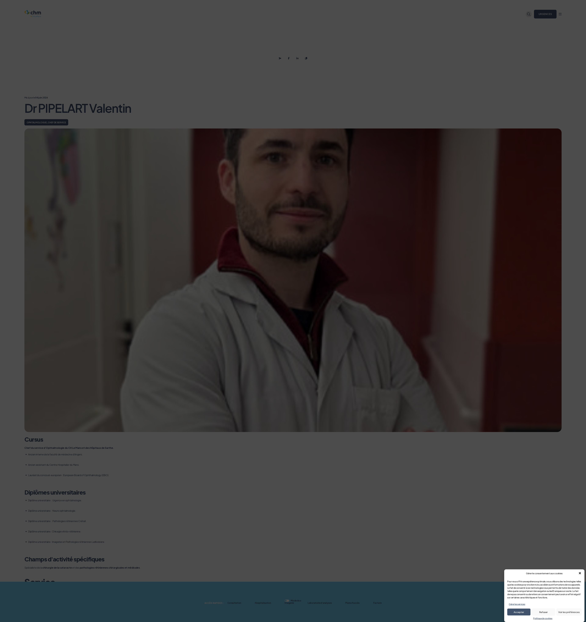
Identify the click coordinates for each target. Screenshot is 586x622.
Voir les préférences (569, 612)
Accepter (519, 612)
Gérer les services (517, 604)
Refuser (543, 612)
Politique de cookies (542, 618)
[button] (579, 573)
